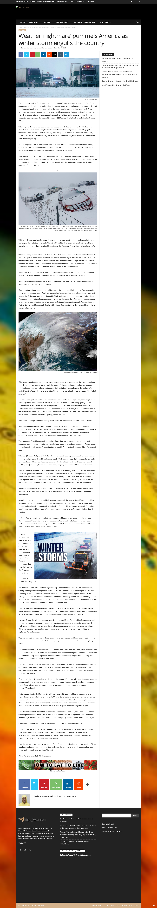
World (47, 22)
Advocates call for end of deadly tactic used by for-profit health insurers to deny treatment (120, 66)
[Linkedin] (43, 54)
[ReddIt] (49, 54)
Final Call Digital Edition (25, 2)
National (33, 22)
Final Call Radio (77, 2)
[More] (87, 784)
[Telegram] (66, 54)
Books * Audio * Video (110, 828)
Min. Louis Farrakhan (84, 22)
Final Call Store (63, 2)
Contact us (90, 2)
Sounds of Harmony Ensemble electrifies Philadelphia (120, 81)
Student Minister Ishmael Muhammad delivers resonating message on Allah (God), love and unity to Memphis (119, 74)
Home (23, 22)
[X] (139, 2)
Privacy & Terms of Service (111, 831)
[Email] (54, 54)
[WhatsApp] (37, 54)
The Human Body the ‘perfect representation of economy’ (117, 60)
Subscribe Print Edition (46, 2)
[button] (137, 22)
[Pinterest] (32, 54)
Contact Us (22, 843)
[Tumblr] (60, 54)
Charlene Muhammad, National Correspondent (36, 48)
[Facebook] (131, 2)
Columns (104, 22)
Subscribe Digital (108, 824)
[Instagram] (135, 2)
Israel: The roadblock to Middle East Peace (116, 85)
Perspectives (62, 22)
